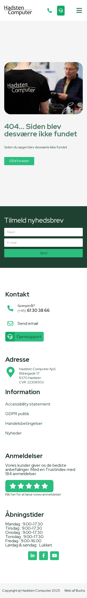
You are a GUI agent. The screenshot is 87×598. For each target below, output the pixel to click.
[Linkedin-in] (32, 555)
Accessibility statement (27, 404)
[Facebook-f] (43, 555)
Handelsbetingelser (23, 423)
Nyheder (13, 433)
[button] (79, 10)
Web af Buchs (74, 590)
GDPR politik (17, 413)
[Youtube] (54, 555)
